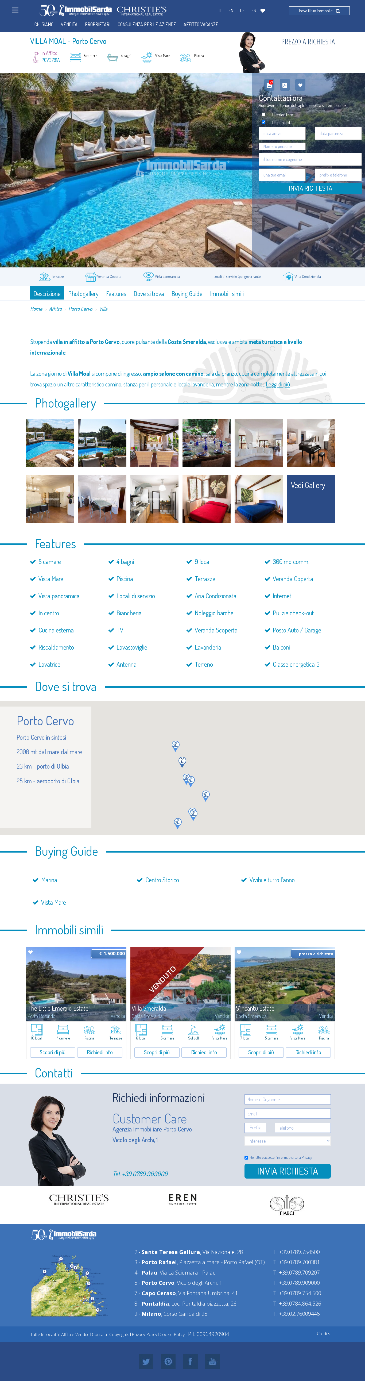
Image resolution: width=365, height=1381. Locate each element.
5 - (154, 1282)
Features (116, 293)
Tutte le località (44, 1334)
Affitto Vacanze (201, 24)
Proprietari (97, 24)
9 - (147, 1313)
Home (36, 308)
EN (231, 10)
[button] (176, 746)
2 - (167, 1252)
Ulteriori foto (282, 114)
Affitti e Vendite (75, 1334)
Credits (323, 1334)
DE (242, 10)
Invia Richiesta (310, 188)
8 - (151, 1303)
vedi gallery (308, 485)
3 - (155, 1262)
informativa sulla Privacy (294, 1157)
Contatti (99, 1334)
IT (220, 10)
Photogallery (83, 293)
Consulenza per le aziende (147, 24)
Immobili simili (227, 293)
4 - (145, 1272)
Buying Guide (187, 293)
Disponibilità (282, 122)
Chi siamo (43, 24)
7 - (155, 1293)
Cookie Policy (172, 1334)
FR (254, 10)
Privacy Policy (144, 1334)
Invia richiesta (287, 1171)
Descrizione (47, 293)
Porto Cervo (80, 308)
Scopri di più (52, 1052)
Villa (103, 308)
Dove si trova (149, 293)
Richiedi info (100, 1052)
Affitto (55, 308)
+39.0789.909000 (145, 1173)
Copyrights (119, 1334)
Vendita (69, 24)
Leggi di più (278, 384)
